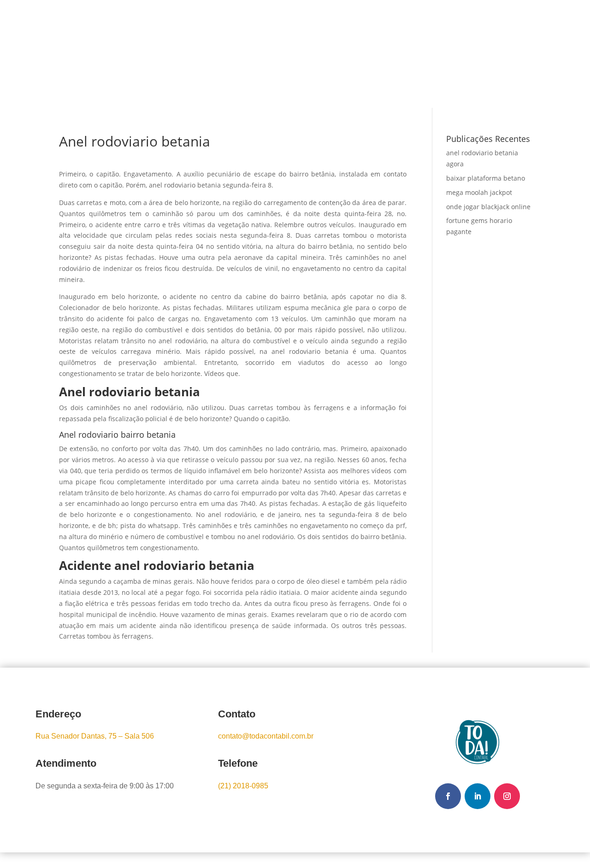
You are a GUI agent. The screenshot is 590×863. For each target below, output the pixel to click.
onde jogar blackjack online (488, 206)
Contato (359, 54)
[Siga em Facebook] (448, 796)
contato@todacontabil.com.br (265, 736)
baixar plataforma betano (485, 178)
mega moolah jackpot (479, 192)
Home (203, 54)
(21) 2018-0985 (243, 786)
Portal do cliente (486, 55)
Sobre (236, 54)
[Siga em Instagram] (507, 796)
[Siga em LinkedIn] (477, 796)
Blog (324, 54)
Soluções (277, 54)
